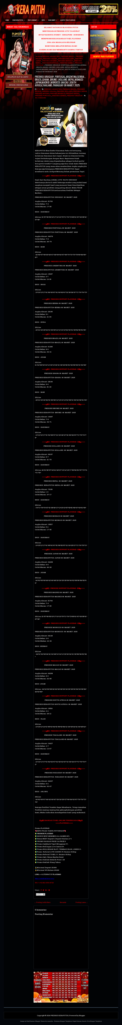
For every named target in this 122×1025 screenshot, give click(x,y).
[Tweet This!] (43, 890)
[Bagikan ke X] (42, 894)
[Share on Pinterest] (49, 890)
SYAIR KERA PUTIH (18, 20)
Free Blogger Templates (94, 1021)
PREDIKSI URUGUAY (75, 95)
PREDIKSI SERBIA (67, 63)
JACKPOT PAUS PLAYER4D (67, 20)
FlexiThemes (30, 1021)
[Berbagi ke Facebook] (44, 894)
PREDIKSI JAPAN (80, 91)
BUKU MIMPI (52, 20)
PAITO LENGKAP (33, 20)
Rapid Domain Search (79, 1021)
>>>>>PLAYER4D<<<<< (54, 823)
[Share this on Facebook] (41, 890)
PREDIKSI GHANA (50, 59)
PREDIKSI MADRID (49, 61)
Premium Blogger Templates (63, 1021)
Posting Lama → (82, 902)
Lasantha (50, 1021)
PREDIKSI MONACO (65, 61)
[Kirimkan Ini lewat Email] (37, 894)
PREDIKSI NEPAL (72, 93)
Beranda (63, 902)
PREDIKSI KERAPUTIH (59, 1015)
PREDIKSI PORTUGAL (50, 63)
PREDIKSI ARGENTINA (51, 56)
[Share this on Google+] (46, 890)
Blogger (82, 1015)
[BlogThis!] (39, 894)
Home (7, 20)
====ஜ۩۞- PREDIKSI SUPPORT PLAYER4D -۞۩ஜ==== (60, 176)
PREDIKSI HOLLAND (66, 59)
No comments (40, 98)
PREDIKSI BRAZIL (68, 56)
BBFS (43, 20)
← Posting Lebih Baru (42, 902)
